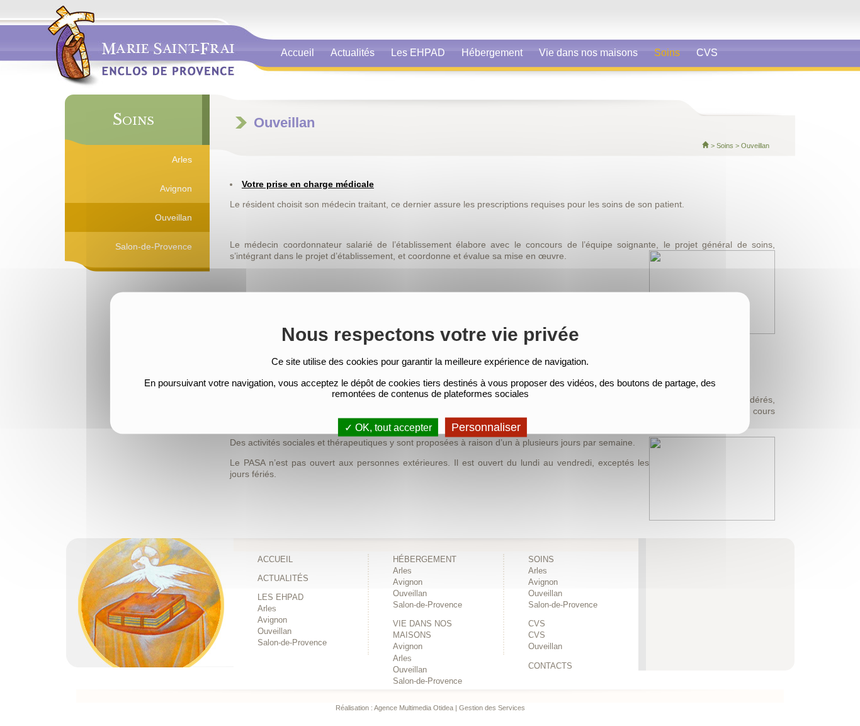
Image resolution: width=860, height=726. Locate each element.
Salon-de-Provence (153, 246)
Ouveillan (173, 217)
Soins (667, 52)
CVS (707, 52)
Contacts (304, 79)
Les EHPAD (418, 52)
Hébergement (492, 52)
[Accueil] (705, 145)
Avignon (176, 188)
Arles (182, 159)
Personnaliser (486, 427)
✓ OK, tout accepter (388, 427)
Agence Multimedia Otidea (413, 708)
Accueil (297, 52)
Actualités (353, 52)
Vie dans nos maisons (588, 52)
